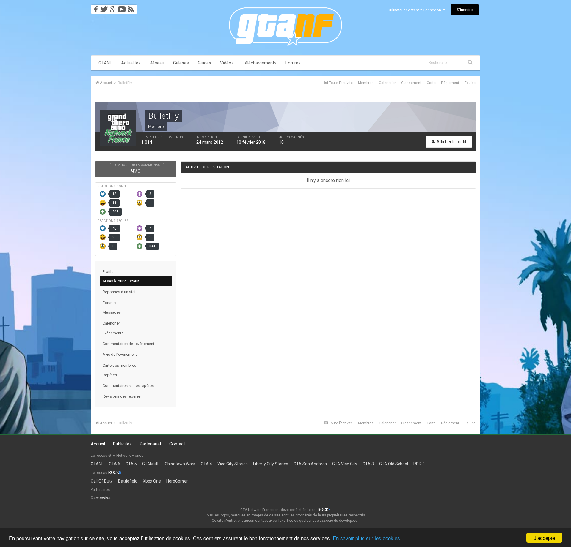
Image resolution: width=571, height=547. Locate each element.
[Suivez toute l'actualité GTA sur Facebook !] (95, 7)
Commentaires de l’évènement (128, 344)
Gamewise (101, 498)
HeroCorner (177, 481)
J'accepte (544, 537)
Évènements (113, 333)
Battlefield (127, 481)
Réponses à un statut (121, 292)
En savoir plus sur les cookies (366, 538)
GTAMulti (150, 463)
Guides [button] (204, 63)
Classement (411, 83)
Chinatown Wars (180, 463)
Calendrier (387, 83)
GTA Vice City (344, 463)
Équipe (470, 83)
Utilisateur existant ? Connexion (415, 10)
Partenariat (150, 444)
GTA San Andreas (310, 463)
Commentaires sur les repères (128, 385)
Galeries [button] (181, 63)
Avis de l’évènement (120, 354)
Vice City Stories (232, 463)
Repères (110, 375)
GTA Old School (393, 463)
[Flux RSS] (132, 7)
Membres (366, 83)
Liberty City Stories (270, 463)
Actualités (131, 63)
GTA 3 (368, 463)
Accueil (98, 444)
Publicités (122, 444)
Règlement (450, 83)
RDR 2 (419, 463)
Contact (177, 444)
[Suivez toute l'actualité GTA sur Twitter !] (104, 7)
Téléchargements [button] (260, 63)
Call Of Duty (102, 481)
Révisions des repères (122, 396)
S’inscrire (465, 9)
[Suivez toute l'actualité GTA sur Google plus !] (113, 7)
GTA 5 (131, 463)
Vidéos (227, 63)
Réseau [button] (157, 63)
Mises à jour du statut (121, 281)
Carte (431, 83)
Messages (112, 312)
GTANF (105, 63)
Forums (293, 63)
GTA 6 (114, 463)
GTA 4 (206, 463)
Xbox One (152, 481)
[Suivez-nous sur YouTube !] (122, 7)
